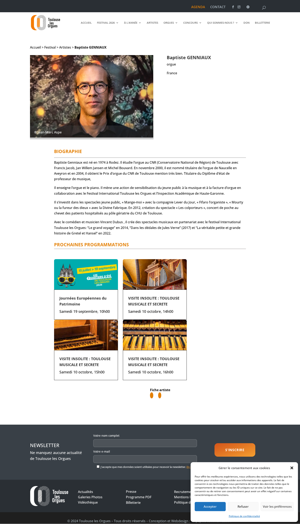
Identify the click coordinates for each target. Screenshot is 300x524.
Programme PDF (138, 497)
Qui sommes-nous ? (220, 22)
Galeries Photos (90, 497)
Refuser (243, 506)
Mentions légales (187, 497)
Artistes (152, 22)
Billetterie (262, 22)
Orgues (168, 22)
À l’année (130, 22)
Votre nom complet (106, 435)
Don (246, 22)
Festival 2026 (106, 22)
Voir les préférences (277, 506)
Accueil (86, 22)
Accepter (210, 506)
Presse (131, 491)
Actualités (85, 492)
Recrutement (184, 492)
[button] (292, 468)
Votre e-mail (101, 451)
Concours (190, 22)
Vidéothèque (88, 502)
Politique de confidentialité (244, 516)
